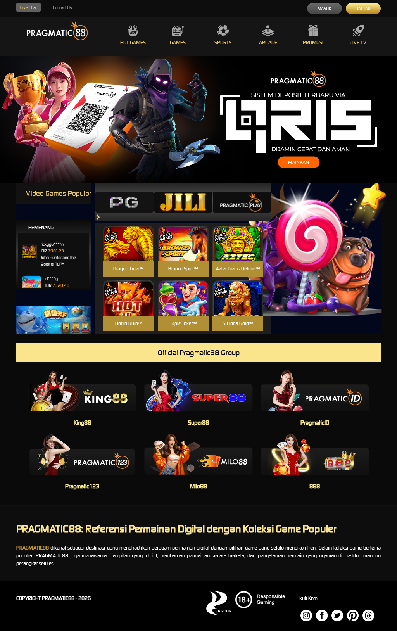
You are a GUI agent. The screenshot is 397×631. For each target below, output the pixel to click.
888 (314, 486)
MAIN (129, 252)
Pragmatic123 (82, 486)
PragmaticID (314, 422)
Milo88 (198, 486)
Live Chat (28, 7)
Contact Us (62, 7)
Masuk (324, 8)
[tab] (124, 202)
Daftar (363, 8)
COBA (129, 234)
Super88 (198, 422)
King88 (82, 422)
